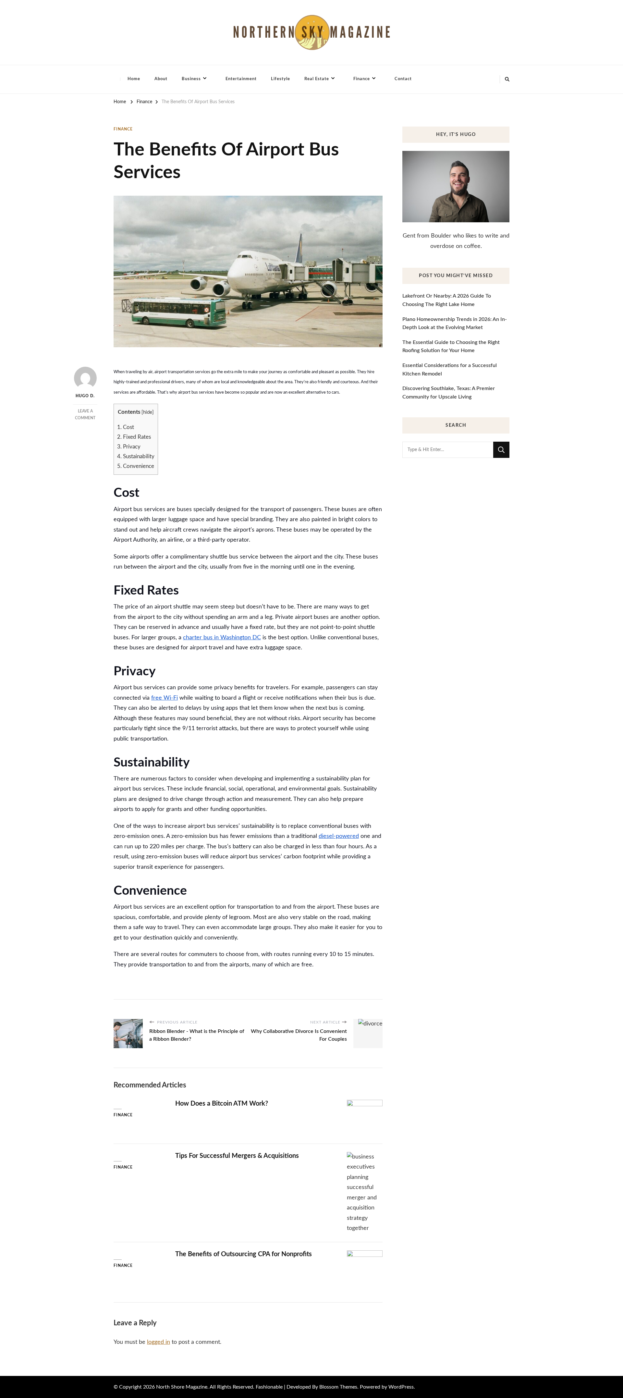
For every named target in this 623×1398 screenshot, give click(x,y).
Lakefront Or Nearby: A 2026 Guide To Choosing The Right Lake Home (446, 300)
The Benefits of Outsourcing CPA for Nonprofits (243, 1254)
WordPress (401, 1387)
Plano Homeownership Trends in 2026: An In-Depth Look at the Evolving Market (454, 323)
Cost (125, 427)
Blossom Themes (338, 1387)
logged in (158, 1342)
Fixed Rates (134, 437)
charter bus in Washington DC (222, 638)
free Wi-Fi (164, 698)
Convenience (135, 466)
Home (134, 79)
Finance (361, 79)
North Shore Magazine (181, 1387)
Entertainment (241, 79)
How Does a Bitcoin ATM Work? (221, 1103)
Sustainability (135, 456)
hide (147, 412)
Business (191, 79)
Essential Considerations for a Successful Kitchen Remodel (449, 369)
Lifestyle (280, 79)
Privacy (128, 446)
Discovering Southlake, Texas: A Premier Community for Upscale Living (448, 392)
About (160, 79)
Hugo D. (85, 396)
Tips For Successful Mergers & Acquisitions (237, 1156)
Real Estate (316, 79)
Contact (403, 79)
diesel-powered (339, 836)
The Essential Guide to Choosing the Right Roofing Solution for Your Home (451, 346)
